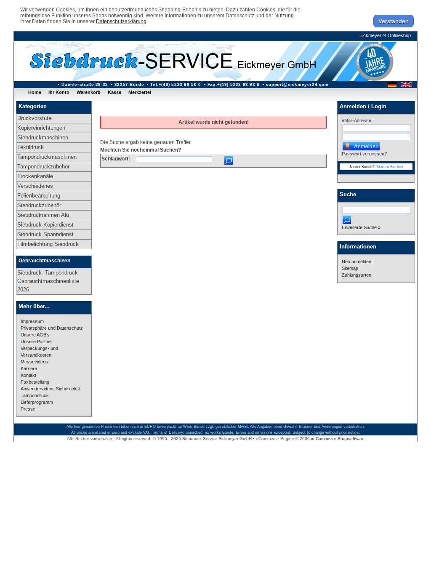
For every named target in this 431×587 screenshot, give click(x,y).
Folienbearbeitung (38, 195)
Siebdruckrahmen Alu (43, 215)
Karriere (29, 368)
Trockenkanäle (35, 176)
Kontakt (28, 375)
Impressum (32, 321)
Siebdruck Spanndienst (45, 234)
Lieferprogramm (37, 402)
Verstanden (393, 21)
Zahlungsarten (356, 274)
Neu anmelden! (357, 261)
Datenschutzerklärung (121, 21)
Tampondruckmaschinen (47, 157)
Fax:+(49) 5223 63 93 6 (234, 84)
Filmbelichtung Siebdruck (48, 244)
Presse (28, 408)
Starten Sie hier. (390, 167)
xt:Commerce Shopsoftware (337, 438)
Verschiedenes (35, 186)
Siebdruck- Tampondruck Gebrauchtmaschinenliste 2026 (48, 281)
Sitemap (350, 268)
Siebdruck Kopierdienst (45, 224)
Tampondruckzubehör (43, 166)
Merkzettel (139, 92)
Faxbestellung (35, 381)
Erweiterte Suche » (361, 227)
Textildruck (30, 147)
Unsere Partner (36, 341)
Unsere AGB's (35, 334)
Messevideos (34, 361)
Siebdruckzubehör (39, 205)
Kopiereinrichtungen (41, 128)
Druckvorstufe (34, 118)
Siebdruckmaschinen (42, 137)
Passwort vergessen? (364, 153)
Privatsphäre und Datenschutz (52, 328)
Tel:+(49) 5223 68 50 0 (175, 84)
